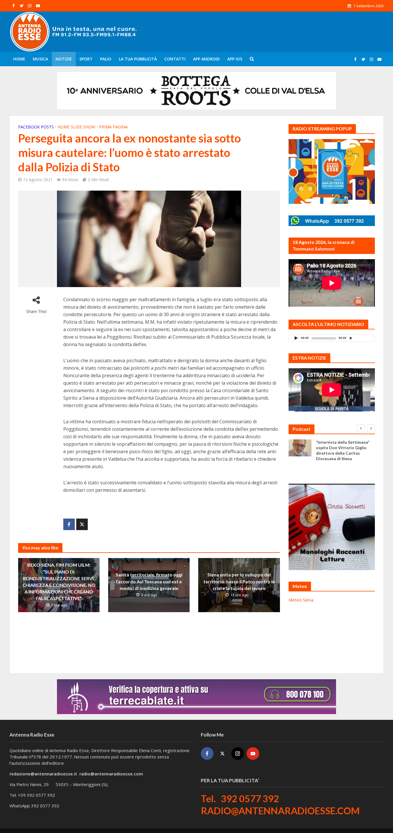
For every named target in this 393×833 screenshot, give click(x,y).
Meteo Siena (301, 600)
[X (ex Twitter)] (222, 753)
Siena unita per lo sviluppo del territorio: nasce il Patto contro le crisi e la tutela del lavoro (239, 581)
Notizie (64, 59)
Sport (86, 59)
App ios (234, 59)
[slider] (364, 339)
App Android (206, 59)
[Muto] (351, 337)
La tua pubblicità (138, 59)
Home (19, 59)
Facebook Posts (36, 127)
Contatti (175, 59)
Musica (40, 59)
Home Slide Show (76, 127)
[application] (332, 338)
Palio (105, 59)
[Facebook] (207, 753)
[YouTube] (253, 753)
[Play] (296, 337)
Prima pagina (113, 127)
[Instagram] (237, 753)
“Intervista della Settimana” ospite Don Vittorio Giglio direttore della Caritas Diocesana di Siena (342, 450)
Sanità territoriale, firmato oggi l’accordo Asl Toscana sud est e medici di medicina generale (149, 581)
